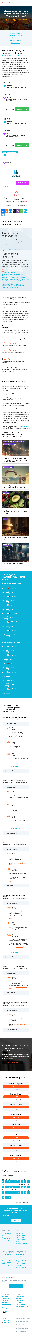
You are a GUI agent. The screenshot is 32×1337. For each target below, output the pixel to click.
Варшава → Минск (21, 1243)
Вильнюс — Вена (16, 1114)
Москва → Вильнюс (22, 1267)
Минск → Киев (20, 1258)
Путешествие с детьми (9, 444)
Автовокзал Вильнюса (13, 249)
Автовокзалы (6, 1304)
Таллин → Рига (20, 1237)
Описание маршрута (15, 35)
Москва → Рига (6, 1260)
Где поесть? (6, 493)
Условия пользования (20, 1303)
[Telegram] (3, 214)
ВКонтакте (6, 1320)
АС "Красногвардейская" (8, 283)
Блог (3, 1306)
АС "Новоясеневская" (8, 273)
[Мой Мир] (10, 211)
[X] (14, 211)
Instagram (6, 1322)
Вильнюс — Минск (16, 1125)
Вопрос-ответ (15, 43)
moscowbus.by (19, 947)
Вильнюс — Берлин (16, 1094)
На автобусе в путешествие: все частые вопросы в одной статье (15, 486)
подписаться (16, 1220)
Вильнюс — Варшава (16, 1084)
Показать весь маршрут (19, 765)
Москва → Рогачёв (7, 1258)
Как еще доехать (15, 40)
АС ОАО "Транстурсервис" (11, 273)
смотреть (16, 1086)
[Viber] (18, 211)
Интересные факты (8, 467)
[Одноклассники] (6, 211)
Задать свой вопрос (12, 1062)
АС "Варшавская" (15, 279)
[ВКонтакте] (3, 211)
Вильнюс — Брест (16, 1145)
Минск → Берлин (21, 1235)
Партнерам (19, 1301)
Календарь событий (8, 441)
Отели (4, 519)
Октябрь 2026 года (22, 1202)
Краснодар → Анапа (7, 1245)
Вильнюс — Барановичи (16, 1135)
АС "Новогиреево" (13, 287)
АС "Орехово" (12, 277)
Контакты (19, 1298)
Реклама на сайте (22, 1306)
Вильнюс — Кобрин (16, 1155)
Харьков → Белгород (8, 1265)
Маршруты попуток (5, 1301)
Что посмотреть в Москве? (13, 563)
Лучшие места (20, 441)
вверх (16, 1286)
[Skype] (25, 211)
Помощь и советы (8, 1308)
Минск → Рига (20, 1233)
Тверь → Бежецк (6, 1242)
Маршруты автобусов (5, 1297)
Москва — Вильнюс (24, 426)
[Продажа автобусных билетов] (7, 2)
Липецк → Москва (7, 1240)
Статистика (15, 38)
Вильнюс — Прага (16, 1104)
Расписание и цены (15, 33)
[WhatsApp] (21, 211)
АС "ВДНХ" (17, 274)
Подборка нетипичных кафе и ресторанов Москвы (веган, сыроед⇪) (15, 511)
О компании (20, 1296)
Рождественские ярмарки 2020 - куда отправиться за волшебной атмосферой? (15, 460)
